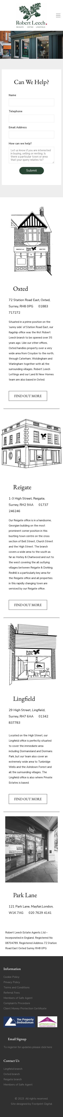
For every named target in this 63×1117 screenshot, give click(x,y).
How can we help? (20, 143)
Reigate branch (13, 1079)
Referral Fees (12, 992)
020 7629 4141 (40, 913)
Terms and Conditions (17, 987)
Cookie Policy (11, 977)
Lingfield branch (13, 1069)
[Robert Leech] (31, 26)
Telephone (15, 111)
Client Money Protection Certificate (25, 1008)
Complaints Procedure (17, 1003)
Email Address (18, 127)
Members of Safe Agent (18, 998)
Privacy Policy (12, 982)
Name (12, 95)
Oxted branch (12, 1074)
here (49, 1047)
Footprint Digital (42, 1104)
